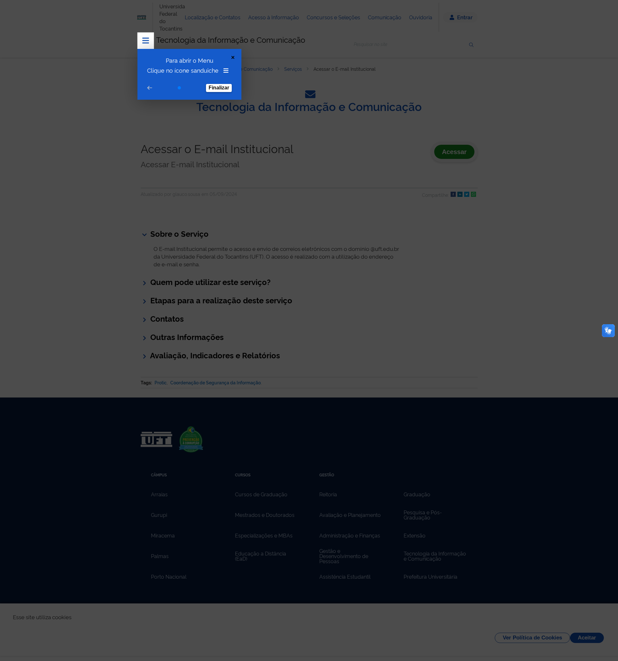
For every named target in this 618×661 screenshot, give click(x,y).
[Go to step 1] (179, 87)
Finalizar (219, 87)
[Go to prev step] (149, 88)
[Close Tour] (232, 57)
